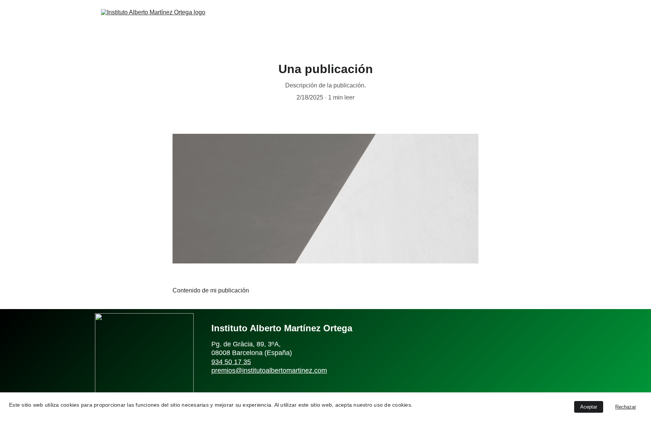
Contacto (493, 22)
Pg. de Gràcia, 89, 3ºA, (247, 344)
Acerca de (403, 22)
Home (366, 22)
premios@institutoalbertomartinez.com (269, 370)
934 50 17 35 (231, 362)
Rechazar (625, 407)
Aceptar (588, 407)
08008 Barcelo (233, 353)
